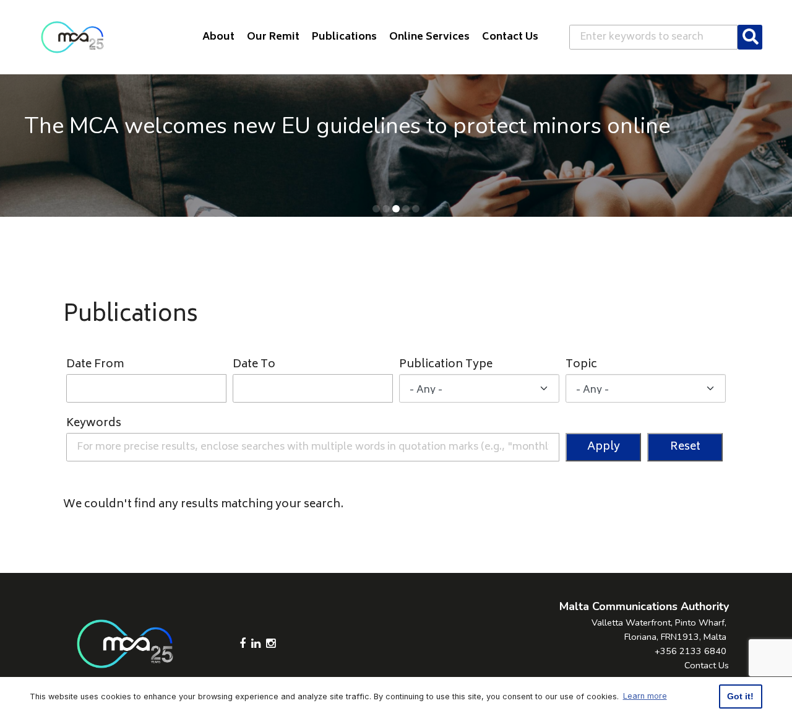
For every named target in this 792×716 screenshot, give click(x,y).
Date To (254, 365)
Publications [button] (344, 37)
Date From (95, 365)
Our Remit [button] (273, 37)
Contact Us (706, 665)
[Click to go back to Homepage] (72, 37)
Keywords (93, 424)
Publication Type (446, 365)
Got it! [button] (740, 696)
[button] (376, 208)
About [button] (218, 37)
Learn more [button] (645, 696)
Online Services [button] (429, 37)
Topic (581, 365)
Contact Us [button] (510, 37)
